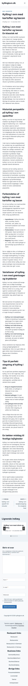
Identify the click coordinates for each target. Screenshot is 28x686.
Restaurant (14, 637)
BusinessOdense (14, 661)
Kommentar (6, 554)
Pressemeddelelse (14, 672)
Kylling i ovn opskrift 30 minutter (5, 503)
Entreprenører (14, 683)
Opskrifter (9, 11)
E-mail (5, 587)
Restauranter (14, 640)
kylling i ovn (7, 21)
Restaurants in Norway (14, 647)
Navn (5, 580)
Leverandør (14, 676)
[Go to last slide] (4, 528)
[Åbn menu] (24, 3)
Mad (3, 11)
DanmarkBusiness (14, 654)
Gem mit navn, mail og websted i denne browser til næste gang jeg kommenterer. (13, 600)
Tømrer (14, 679)
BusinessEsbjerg (14, 665)
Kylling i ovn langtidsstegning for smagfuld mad (21, 504)
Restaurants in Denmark (14, 643)
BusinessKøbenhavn (14, 658)
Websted (6, 595)
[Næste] (23, 528)
